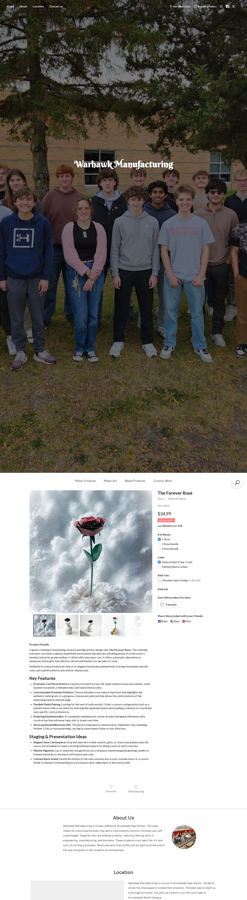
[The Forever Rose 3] (114, 625)
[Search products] (237, 483)
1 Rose (166, 539)
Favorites (111, 791)
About (23, 6)
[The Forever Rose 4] (137, 625)
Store (10, 6)
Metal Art (110, 481)
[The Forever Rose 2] (91, 625)
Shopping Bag (136, 791)
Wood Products (135, 481)
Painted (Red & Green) (175, 566)
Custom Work (162, 481)
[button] (170, 604)
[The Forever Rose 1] (67, 625)
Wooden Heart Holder (181, 580)
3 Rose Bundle (170, 543)
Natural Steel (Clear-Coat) (177, 562)
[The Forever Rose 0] (44, 625)
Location (38, 6)
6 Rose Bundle (170, 548)
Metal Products (85, 481)
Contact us (56, 6)
